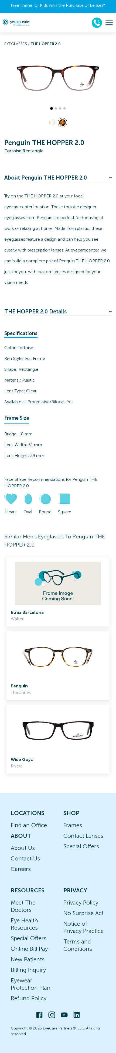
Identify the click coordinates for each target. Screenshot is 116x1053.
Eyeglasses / (17, 44)
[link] (58, 592)
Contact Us (25, 858)
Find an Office (29, 825)
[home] (16, 22)
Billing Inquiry (28, 969)
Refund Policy (28, 998)
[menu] (109, 23)
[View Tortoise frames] (62, 122)
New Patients (28, 959)
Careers (21, 869)
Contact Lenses (83, 835)
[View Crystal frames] (52, 122)
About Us (23, 848)
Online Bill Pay (29, 948)
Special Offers (81, 846)
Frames (72, 825)
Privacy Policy (80, 902)
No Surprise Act (83, 913)
